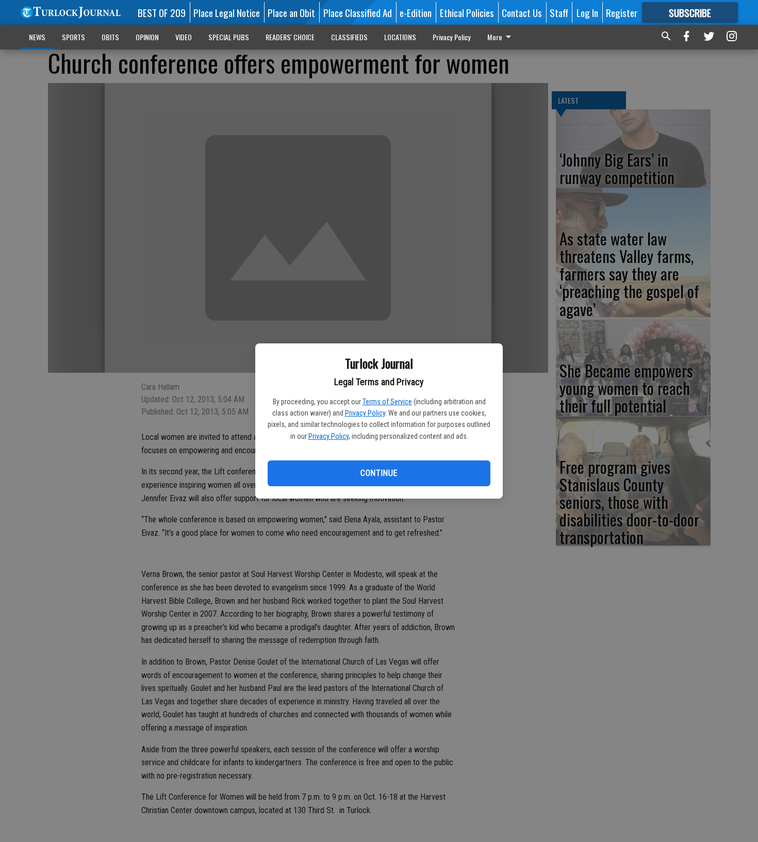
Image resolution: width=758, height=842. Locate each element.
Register (621, 12)
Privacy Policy (365, 413)
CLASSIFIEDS (349, 36)
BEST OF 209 (162, 12)
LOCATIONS (400, 36)
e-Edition (416, 12)
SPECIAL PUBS (228, 36)
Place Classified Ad (357, 12)
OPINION (147, 36)
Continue (378, 473)
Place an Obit (291, 12)
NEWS (37, 36)
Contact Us (522, 12)
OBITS (110, 36)
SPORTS (73, 36)
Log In (587, 12)
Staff (559, 12)
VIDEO (183, 36)
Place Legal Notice (226, 12)
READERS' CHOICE (290, 36)
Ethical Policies (467, 12)
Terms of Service (387, 402)
